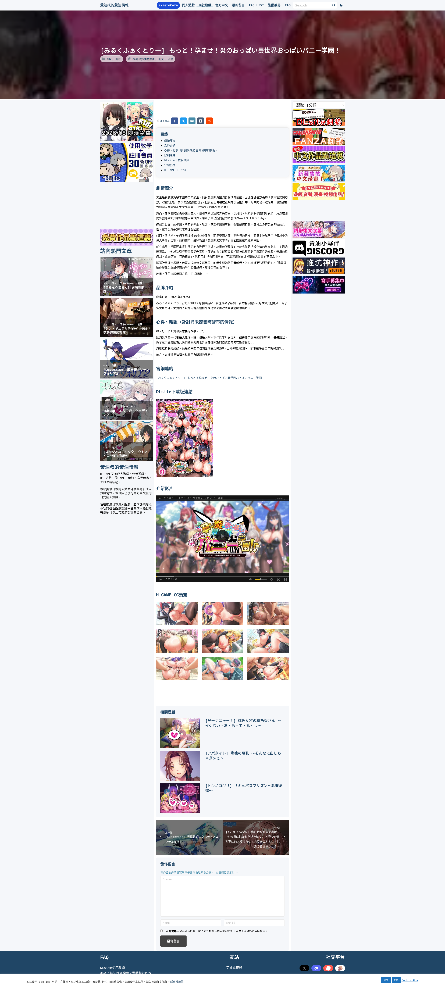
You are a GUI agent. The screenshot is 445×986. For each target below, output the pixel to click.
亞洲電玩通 (234, 968)
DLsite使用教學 (112, 968)
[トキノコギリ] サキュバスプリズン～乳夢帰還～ (244, 788)
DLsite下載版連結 (176, 160)
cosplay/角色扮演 (143, 58)
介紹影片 (169, 165)
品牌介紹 (169, 146)
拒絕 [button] (396, 979)
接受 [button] (386, 979)
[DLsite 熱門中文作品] (319, 199)
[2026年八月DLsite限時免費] (126, 140)
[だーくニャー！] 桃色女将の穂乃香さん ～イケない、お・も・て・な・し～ (243, 723)
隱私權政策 (177, 981)
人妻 (170, 58)
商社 (118, 58)
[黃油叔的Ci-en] (319, 273)
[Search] (333, 5)
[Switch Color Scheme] (341, 5)
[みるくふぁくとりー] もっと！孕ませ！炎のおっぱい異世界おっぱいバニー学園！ (210, 378)
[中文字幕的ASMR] (319, 236)
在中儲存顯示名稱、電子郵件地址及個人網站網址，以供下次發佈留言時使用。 (217, 931)
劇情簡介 (169, 141)
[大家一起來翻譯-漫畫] (319, 180)
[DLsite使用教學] (126, 181)
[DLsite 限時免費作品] (126, 244)
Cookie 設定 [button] (409, 980)
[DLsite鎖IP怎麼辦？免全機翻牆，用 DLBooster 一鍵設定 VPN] (319, 125)
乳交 (161, 58)
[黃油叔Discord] (319, 255)
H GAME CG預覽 (175, 170)
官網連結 (169, 155)
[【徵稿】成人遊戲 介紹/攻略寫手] (319, 292)
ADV (109, 58)
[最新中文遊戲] (319, 162)
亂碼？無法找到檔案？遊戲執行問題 (126, 973)
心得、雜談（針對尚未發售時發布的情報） (191, 150)
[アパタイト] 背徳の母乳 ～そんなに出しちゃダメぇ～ (243, 755)
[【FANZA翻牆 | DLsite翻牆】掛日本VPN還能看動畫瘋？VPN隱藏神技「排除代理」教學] (319, 143)
